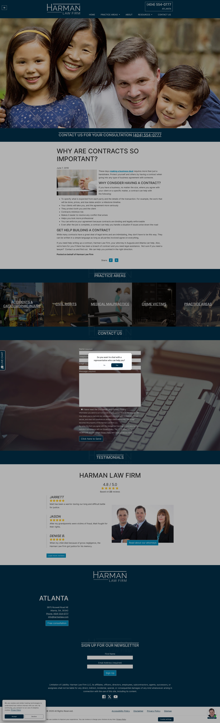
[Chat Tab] (110, 361)
